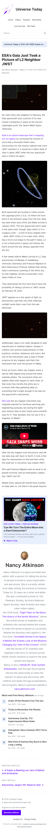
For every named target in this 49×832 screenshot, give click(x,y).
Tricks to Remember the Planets (24, 709)
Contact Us (17, 819)
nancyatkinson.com (24, 689)
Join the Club (19, 26)
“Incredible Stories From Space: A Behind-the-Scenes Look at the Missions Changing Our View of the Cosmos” (25, 640)
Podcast (26, 20)
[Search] (45, 33)
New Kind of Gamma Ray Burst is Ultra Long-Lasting (27, 743)
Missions (5, 73)
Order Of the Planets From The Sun (25, 701)
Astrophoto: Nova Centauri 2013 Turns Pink (27, 731)
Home (10, 20)
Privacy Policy (30, 819)
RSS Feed (31, 26)
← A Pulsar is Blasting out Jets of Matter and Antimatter (23, 772)
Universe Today (29, 9)
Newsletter (36, 20)
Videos (18, 20)
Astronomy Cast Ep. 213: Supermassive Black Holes (21, 720)
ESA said (6, 401)
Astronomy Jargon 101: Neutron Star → (23, 785)
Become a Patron (11, 812)
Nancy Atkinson (11, 70)
